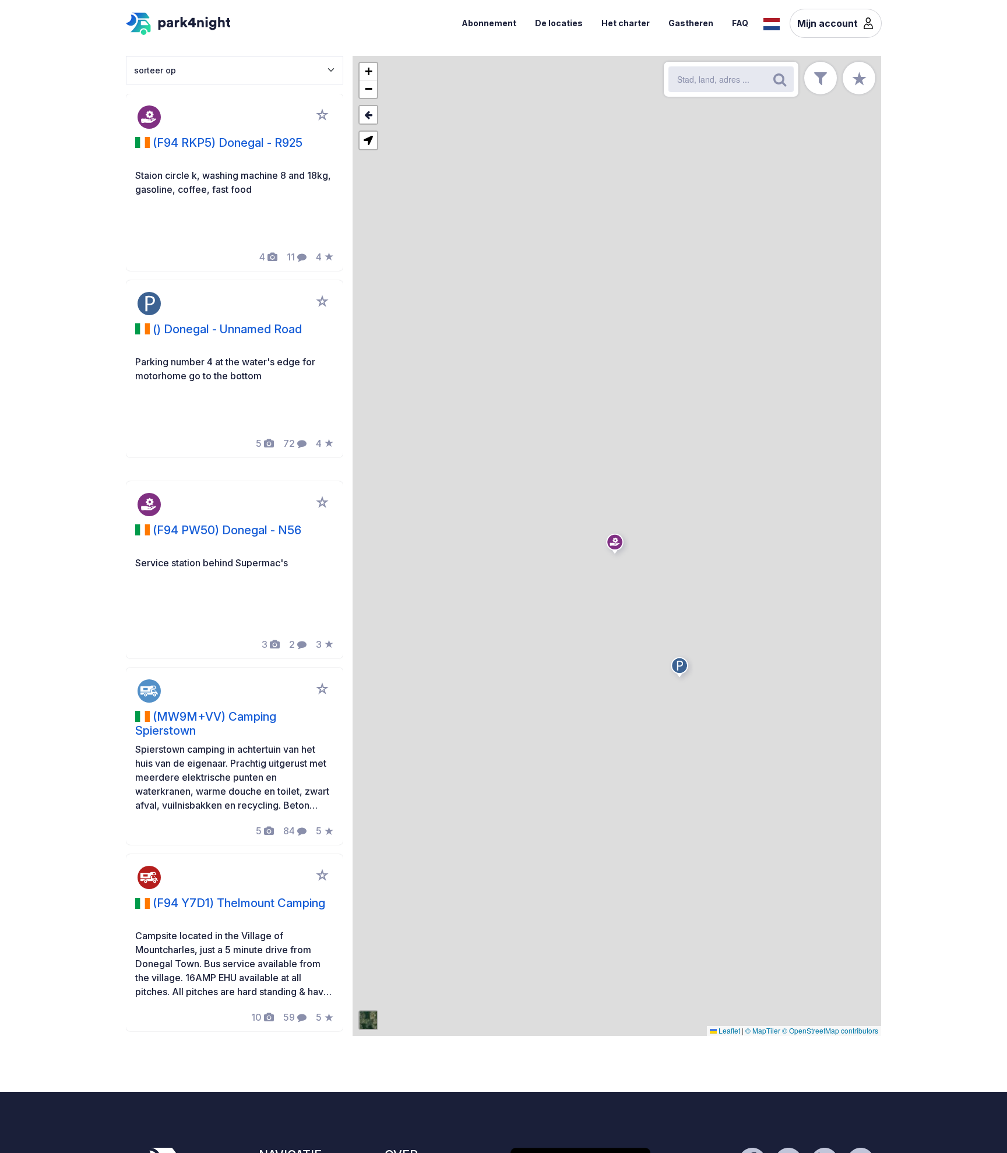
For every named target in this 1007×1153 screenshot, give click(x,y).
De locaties (559, 23)
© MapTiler (762, 1030)
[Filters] (820, 78)
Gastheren (690, 23)
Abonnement (489, 23)
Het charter (625, 23)
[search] (780, 79)
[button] (616, 545)
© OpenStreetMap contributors (830, 1030)
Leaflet (728, 1030)
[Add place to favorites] (322, 114)
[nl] (772, 22)
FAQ (740, 23)
